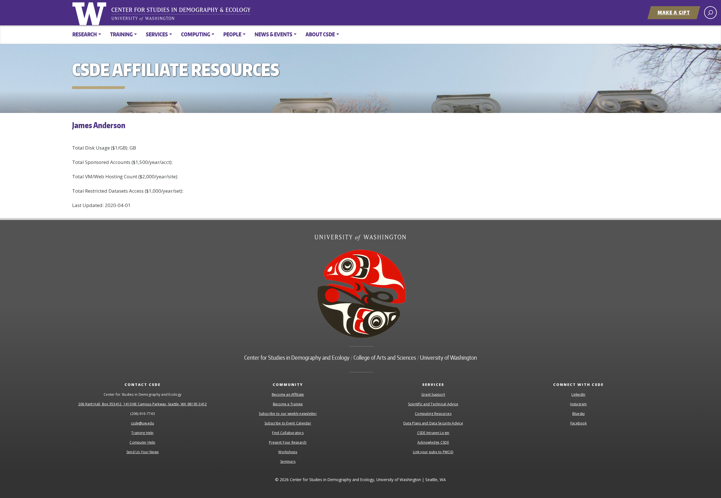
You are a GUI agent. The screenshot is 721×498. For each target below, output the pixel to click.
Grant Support (433, 394)
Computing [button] (195, 34)
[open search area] (710, 12)
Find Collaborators (288, 432)
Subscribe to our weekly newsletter (288, 413)
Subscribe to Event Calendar (287, 423)
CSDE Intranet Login (433, 432)
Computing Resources (433, 413)
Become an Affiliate (288, 394)
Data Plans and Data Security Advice (433, 423)
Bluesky (578, 413)
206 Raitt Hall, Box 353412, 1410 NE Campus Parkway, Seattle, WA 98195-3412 (142, 404)
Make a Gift (674, 12)
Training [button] (121, 34)
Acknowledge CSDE (433, 442)
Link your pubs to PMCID (433, 452)
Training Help (142, 432)
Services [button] (157, 34)
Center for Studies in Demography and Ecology (185, 15)
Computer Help (142, 442)
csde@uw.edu (142, 423)
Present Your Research (287, 442)
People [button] (232, 34)
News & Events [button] (273, 34)
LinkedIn (578, 394)
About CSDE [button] (320, 34)
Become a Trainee (288, 404)
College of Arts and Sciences (384, 357)
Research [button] (84, 34)
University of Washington (90, 12)
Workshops (287, 452)
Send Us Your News (142, 452)
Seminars (287, 461)
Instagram (578, 404)
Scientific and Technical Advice (433, 404)
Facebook (578, 423)
